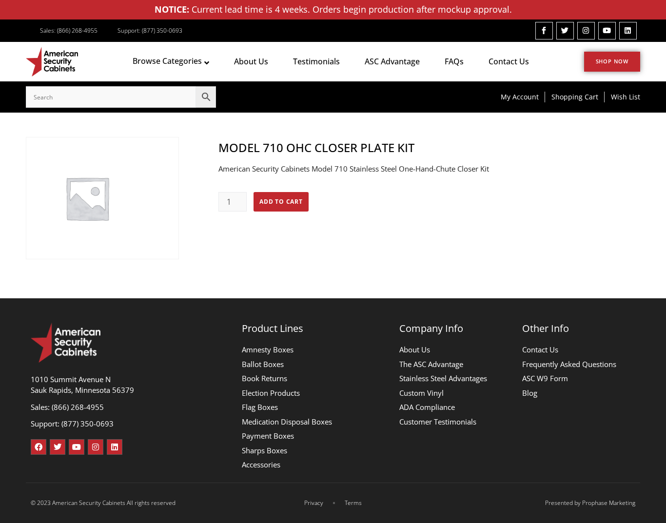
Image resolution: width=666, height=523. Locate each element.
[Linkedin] (628, 30)
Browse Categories (167, 61)
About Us (251, 61)
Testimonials (316, 61)
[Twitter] (565, 30)
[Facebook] (38, 447)
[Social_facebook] (544, 30)
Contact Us (509, 61)
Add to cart (281, 201)
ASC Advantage (392, 61)
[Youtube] (607, 30)
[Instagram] (586, 30)
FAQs (454, 61)
